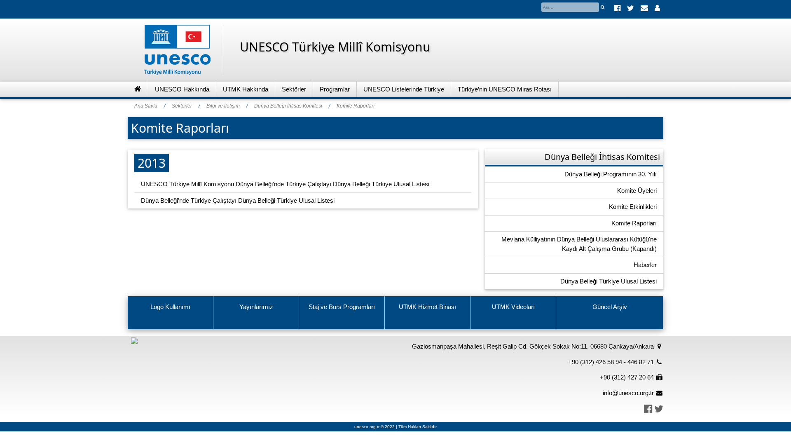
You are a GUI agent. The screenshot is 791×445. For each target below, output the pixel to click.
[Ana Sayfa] (138, 90)
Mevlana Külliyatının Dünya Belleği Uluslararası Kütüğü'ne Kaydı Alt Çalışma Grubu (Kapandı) (579, 244)
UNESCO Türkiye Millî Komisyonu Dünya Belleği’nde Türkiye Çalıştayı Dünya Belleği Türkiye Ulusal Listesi (285, 183)
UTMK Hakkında (245, 89)
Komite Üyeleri (637, 190)
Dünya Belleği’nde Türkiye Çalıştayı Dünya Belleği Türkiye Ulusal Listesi (238, 200)
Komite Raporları (355, 106)
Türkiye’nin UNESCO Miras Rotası (505, 89)
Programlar (335, 89)
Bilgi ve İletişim (223, 106)
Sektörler (294, 89)
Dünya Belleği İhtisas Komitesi (288, 106)
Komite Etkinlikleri (633, 206)
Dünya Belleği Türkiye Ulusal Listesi (608, 281)
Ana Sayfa (145, 106)
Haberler (645, 264)
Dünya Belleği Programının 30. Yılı (610, 174)
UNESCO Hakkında (182, 89)
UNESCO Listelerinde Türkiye (403, 89)
